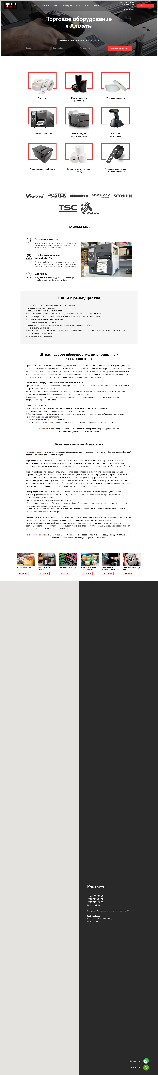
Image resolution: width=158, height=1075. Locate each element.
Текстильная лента (115, 98)
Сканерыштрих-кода (115, 134)
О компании (46, 6)
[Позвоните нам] (146, 1067)
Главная (36, 6)
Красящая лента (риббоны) (79, 99)
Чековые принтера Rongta (42, 169)
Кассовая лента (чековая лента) (79, 170)
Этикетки (42, 98)
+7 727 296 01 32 (95, 899)
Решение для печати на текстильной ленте (115, 170)
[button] (145, 6)
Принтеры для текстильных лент (79, 134)
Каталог (56, 6)
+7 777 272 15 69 (95, 902)
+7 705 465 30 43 (127, 5)
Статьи (86, 6)
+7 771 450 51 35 (95, 896)
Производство (67, 6)
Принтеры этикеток (42, 133)
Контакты (95, 6)
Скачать (78, 6)
